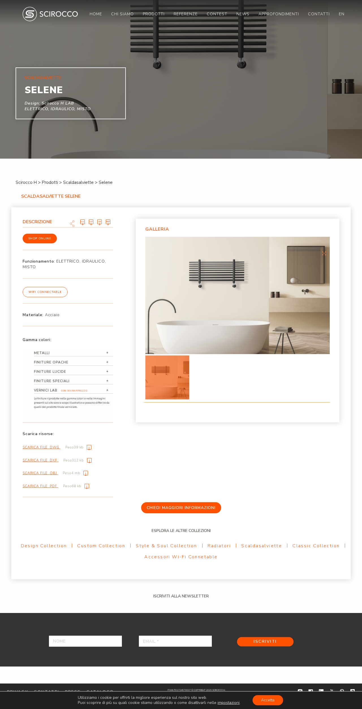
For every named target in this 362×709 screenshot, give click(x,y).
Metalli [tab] (42, 353)
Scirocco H (50, 14)
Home (96, 14)
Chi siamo (122, 14)
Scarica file (82, 222)
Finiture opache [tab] (51, 362)
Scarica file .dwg (53, 447)
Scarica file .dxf (53, 460)
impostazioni (228, 702)
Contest (217, 14)
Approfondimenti (278, 14)
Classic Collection (316, 546)
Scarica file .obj (51, 473)
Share (72, 223)
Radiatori (219, 546)
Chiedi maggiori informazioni (181, 507)
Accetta (268, 700)
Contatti (319, 14)
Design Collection (44, 546)
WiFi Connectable (45, 292)
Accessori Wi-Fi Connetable (180, 557)
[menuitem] (96, 14)
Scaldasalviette (261, 546)
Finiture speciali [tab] (52, 381)
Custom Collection (101, 546)
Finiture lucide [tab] (50, 371)
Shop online (39, 238)
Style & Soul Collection (166, 546)
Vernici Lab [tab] (60, 390)
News (242, 14)
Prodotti (154, 14)
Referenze (186, 14)
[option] (237, 295)
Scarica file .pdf (52, 486)
